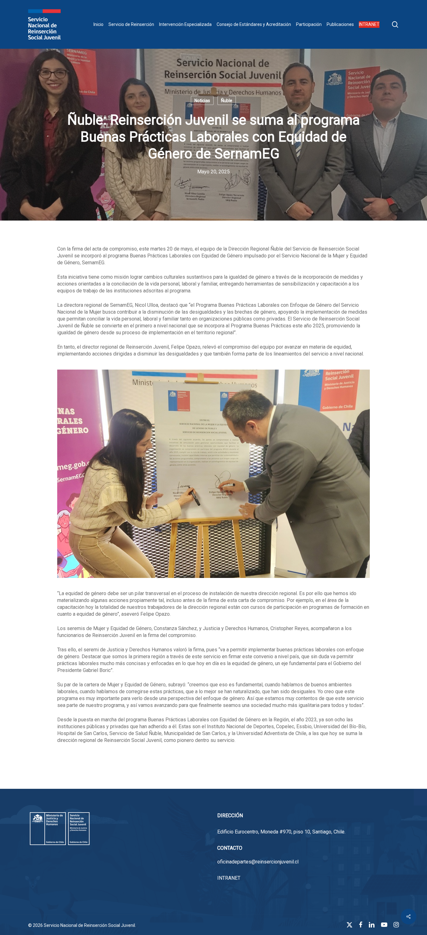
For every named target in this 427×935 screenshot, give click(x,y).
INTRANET (228, 878)
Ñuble (226, 100)
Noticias (202, 100)
